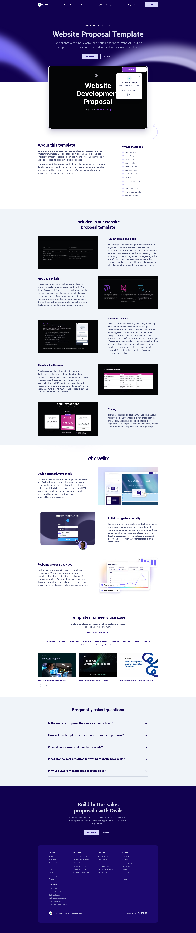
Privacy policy (127, 872)
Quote (137, 641)
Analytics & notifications (58, 863)
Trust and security (128, 876)
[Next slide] (45, 685)
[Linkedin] (146, 913)
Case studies (102, 859)
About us (125, 856)
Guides (112, 645)
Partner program (128, 863)
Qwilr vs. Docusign (55, 901)
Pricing (51, 879)
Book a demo (138, 4)
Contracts (77, 863)
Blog (99, 863)
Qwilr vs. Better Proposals (58, 898)
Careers (125, 859)
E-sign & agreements (56, 876)
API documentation (105, 872)
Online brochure (86, 645)
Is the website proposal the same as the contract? (80, 723)
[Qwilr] (43, 5)
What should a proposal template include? (75, 747)
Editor (51, 856)
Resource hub (103, 856)
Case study (126, 641)
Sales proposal (101, 645)
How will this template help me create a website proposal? (86, 735)
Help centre (131, 913)
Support (125, 879)
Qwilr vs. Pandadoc (55, 892)
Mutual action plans (81, 869)
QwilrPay (52, 869)
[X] (139, 913)
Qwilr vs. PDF (53, 888)
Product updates (104, 866)
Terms (124, 869)
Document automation (82, 859)
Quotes (51, 866)
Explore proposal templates (96, 632)
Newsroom (126, 866)
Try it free (105, 832)
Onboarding (87, 641)
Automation (53, 859)
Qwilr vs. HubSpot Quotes (58, 904)
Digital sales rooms (80, 866)
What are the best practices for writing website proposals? (86, 758)
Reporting (147, 641)
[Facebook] (142, 913)
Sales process (74, 641)
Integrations (53, 872)
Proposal (62, 641)
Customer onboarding (81, 872)
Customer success (101, 641)
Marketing (115, 641)
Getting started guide (105, 869)
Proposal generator (80, 856)
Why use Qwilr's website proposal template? (77, 770)
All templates (50, 641)
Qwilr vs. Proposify (55, 895)
